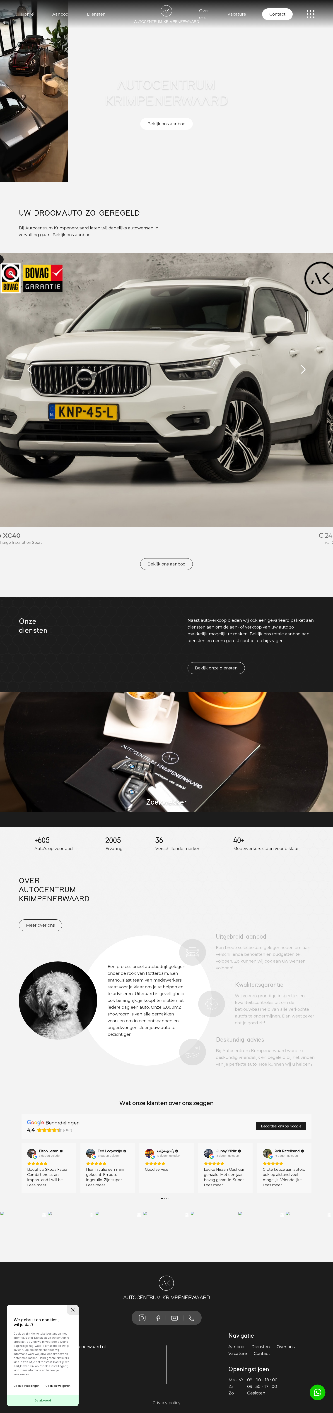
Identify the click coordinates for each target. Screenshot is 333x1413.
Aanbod (60, 14)
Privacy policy (166, 1402)
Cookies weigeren (58, 1385)
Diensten (96, 14)
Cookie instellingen (26, 1385)
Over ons (204, 14)
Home (27, 14)
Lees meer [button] (36, 1185)
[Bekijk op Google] (31, 1153)
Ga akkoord (42, 1400)
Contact (277, 14)
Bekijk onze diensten (216, 668)
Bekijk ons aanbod (166, 123)
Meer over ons (40, 925)
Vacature (236, 14)
